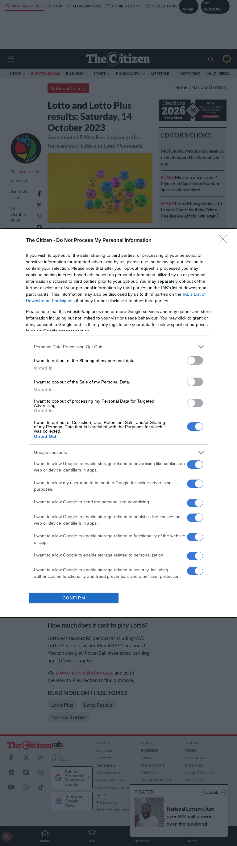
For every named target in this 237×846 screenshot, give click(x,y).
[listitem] (118, 347)
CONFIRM (74, 598)
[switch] (195, 360)
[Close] (225, 241)
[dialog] (118, 423)
